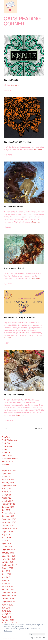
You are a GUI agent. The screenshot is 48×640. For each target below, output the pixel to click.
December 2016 (9, 592)
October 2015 (8, 620)
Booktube (6, 452)
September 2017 (9, 565)
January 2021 (8, 483)
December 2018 (9, 519)
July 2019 (6, 510)
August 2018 (7, 531)
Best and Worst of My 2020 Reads (19, 317)
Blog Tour (6, 437)
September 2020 (9, 486)
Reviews (5, 464)
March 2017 (7, 583)
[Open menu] (1, 30)
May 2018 (6, 540)
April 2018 (6, 544)
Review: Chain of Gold (14, 268)
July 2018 (6, 534)
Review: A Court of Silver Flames (18, 142)
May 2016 (6, 614)
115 (10, 428)
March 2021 (7, 476)
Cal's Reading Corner (22, 21)
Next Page (39, 428)
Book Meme (7, 446)
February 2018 (8, 550)
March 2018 (7, 547)
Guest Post (7, 455)
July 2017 (6, 571)
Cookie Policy (8, 631)
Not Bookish (7, 461)
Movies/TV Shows (10, 458)
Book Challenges (9, 440)
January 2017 (8, 589)
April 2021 (6, 473)
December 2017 (9, 556)
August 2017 (7, 568)
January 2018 (8, 553)
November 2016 (9, 595)
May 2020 (6, 495)
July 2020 (6, 489)
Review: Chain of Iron (13, 207)
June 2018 (6, 537)
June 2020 (6, 492)
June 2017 (6, 574)
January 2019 (8, 516)
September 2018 (9, 528)
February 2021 (8, 479)
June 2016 (6, 611)
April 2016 (6, 617)
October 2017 (8, 562)
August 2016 (7, 605)
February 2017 (8, 586)
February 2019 (8, 513)
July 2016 (6, 608)
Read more (15, 85)
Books (4, 449)
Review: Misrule (11, 80)
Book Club (6, 443)
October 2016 (8, 599)
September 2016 (9, 602)
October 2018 (8, 525)
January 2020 (8, 507)
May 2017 (6, 577)
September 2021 (9, 470)
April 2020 (6, 498)
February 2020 (8, 504)
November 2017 (9, 559)
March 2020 (7, 501)
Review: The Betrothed (14, 395)
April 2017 (6, 580)
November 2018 (9, 522)
